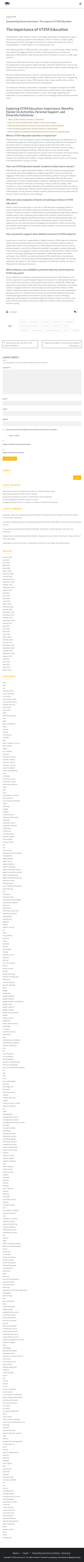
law (4, 1073)
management (7, 1114)
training (6, 1474)
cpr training (7, 850)
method (5, 1191)
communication (8, 815)
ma (4, 1109)
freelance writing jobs (11, 977)
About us (16, 1553)
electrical (6, 905)
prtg (4, 1345)
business (6, 754)
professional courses (10, 1331)
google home (7, 1004)
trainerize (6, 1472)
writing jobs (7, 1538)
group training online (10, 1012)
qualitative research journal (13, 1356)
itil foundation (8, 1056)
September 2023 (9, 653)
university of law (9, 1510)
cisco (4, 793)
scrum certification (9, 1389)
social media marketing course (14, 1422)
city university (8, 798)
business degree (9, 768)
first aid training (9, 963)
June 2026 (6, 563)
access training (8, 694)
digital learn (7, 861)
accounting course (9, 699)
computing (7, 828)
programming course (10, 1334)
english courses (8, 927)
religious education (10, 1367)
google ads (7, 993)
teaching (6, 1458)
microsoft (6, 1197)
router (5, 1375)
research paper (8, 1373)
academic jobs (8, 691)
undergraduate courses (11, 1496)
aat (4, 688)
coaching (6, 806)
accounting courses (10, 702)
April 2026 (6, 568)
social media (7, 1417)
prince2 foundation (10, 1326)
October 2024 (8, 618)
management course (10, 1117)
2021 (4, 685)
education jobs (8, 897)
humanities (7, 1034)
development (7, 856)
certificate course (9, 779)
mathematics (24, 330)
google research (8, 1007)
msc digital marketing (11, 1210)
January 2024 (7, 642)
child (4, 787)
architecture (7, 735)
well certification (9, 1524)
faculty (5, 946)
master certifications (10, 1147)
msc (4, 1208)
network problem (9, 1227)
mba (4, 1164)
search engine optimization (13, 1397)
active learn (7, 707)
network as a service (10, 1219)
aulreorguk (12, 312)
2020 (4, 683)
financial (6, 958)
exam (5, 941)
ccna (4, 773)
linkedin (6, 1095)
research (6, 1370)
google (5, 990)
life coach (6, 1089)
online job (6, 1252)
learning (6, 1084)
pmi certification (9, 1301)
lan (4, 1070)
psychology (7, 1348)
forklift (5, 971)
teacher (5, 1450)
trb (4, 1483)
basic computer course (11, 743)
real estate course (9, 1362)
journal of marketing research (14, 1067)
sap (4, 1378)
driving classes (8, 883)
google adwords (8, 996)
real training (7, 1364)
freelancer (6, 979)
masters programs (9, 1161)
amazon (6, 729)
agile (4, 721)
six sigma (6, 1408)
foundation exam (9, 974)
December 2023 (8, 645)
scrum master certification (12, 1395)
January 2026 (7, 576)
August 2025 (7, 590)
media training (8, 1172)
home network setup (10, 1023)
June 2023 (6, 662)
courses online (8, 842)
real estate (6, 1359)
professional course (10, 1329)
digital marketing (9, 867)
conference (7, 831)
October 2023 (8, 651)
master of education (10, 1150)
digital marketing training (12, 878)
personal (6, 1276)
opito (4, 1274)
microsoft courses (9, 1199)
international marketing (11, 1040)
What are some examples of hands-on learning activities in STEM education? (36, 125)
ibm (4, 1037)
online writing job (9, 1263)
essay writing (7, 935)
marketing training (9, 1144)
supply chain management (12, 1441)
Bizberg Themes (74, 1557)
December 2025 (8, 579)
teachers (6, 1455)
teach (5, 1447)
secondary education (10, 1400)
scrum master (8, 1392)
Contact (25, 1553)
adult (5, 713)
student (5, 1439)
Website (5, 419)
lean (4, 1076)
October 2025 (8, 585)
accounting (7, 696)
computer (6, 820)
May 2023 (6, 664)
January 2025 (7, 609)
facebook (6, 944)
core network (7, 839)
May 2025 (6, 598)
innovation (56, 326)
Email (5, 409)
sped (4, 1436)
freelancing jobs (9, 982)
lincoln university (9, 1092)
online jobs (7, 1254)
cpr (4, 848)
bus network (7, 751)
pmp (4, 1304)
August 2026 (7, 557)
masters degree (8, 1158)
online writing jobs (9, 1265)
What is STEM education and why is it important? (26, 119)
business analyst (9, 760)
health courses (8, 1018)
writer (5, 1535)
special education (9, 1430)
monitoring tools (9, 1205)
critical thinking (34, 321)
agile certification (9, 724)
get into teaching (9, 985)
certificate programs (10, 784)
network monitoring (10, 1224)
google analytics (8, 999)
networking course (9, 1230)
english (5, 924)
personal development (11, 1279)
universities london (10, 1502)
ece (4, 892)
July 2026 (6, 560)
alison (5, 727)
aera (4, 718)
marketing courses (9, 1136)
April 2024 (6, 634)
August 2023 (7, 656)
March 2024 (7, 637)
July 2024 (6, 626)
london (5, 1100)
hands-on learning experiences (29, 326)
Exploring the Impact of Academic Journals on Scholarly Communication (29, 491)
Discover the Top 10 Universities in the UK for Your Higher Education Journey (41, 543)
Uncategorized (8, 1491)
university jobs (8, 1507)
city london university (10, 795)
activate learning (9, 705)
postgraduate (8, 1309)
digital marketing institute (12, 872)
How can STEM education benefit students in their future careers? (32, 122)
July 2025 (6, 593)
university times (8, 1513)
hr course (6, 1029)
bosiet (5, 749)
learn (5, 1078)
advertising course (9, 716)
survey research (8, 1444)
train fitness (7, 1469)
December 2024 (8, 612)
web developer (8, 1516)
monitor (6, 1202)
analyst (5, 732)
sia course (6, 1406)
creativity (23, 321)
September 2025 (9, 587)
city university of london (11, 801)
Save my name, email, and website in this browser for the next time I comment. (31, 430)
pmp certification (9, 1307)
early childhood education (12, 886)
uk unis (5, 1488)
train (4, 1466)
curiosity (45, 321)
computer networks (10, 826)
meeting (6, 1180)
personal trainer (9, 1282)
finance (5, 952)
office (5, 1241)
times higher (7, 1463)
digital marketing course (12, 869)
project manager (9, 1342)
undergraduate (8, 1494)
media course (8, 1169)
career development (10, 771)
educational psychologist (12, 900)
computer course (9, 823)
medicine (6, 1177)
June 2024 (6, 629)
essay (5, 933)
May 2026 (6, 565)
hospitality (6, 1026)
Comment (6, 368)
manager (6, 1125)
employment (7, 916)
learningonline (8, 1087)
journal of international (11, 1062)
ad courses (7, 710)
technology (75, 330)
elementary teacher (10, 913)
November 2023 (8, 648)
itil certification (8, 1054)
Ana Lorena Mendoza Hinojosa (14, 522)
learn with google (9, 1081)
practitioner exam (9, 1315)
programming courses (11, 1337)
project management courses (13, 1340)
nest (4, 1216)
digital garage (8, 858)
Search (6, 470)
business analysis (9, 757)
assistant (6, 737)
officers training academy (12, 1246)
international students (11, 1043)
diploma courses (9, 880)
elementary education (11, 911)
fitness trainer (8, 969)
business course (9, 762)
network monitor (9, 1221)
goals (5, 988)
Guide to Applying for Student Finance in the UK (20, 499)
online (5, 1249)
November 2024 (8, 615)
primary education (9, 1320)
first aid (5, 960)
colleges (6, 812)
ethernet (6, 938)
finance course (8, 955)
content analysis (9, 837)
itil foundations (8, 1059)
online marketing (9, 1257)
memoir (5, 1183)
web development (9, 1518)
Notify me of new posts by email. (13, 452)
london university (9, 1106)
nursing (5, 1238)
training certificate (9, 1480)
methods (6, 1194)
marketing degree (9, 1139)
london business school (11, 1103)
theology (6, 1461)
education (6, 894)
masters (6, 1153)
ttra (4, 1485)
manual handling (9, 1128)
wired (5, 1527)
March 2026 (7, 571)
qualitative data (8, 1353)
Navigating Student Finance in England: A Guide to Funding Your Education (30, 502)
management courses (11, 1120)
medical (6, 1175)
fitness (5, 966)
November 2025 (8, 582)
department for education (12, 853)
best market (7, 746)
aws (4, 740)
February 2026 (8, 574)
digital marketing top (10, 875)
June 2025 (6, 596)
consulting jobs (8, 834)
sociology (6, 1425)
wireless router (8, 1529)
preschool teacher (9, 1318)
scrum (5, 1386)
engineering (69, 321)
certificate (6, 776)
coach (5, 803)
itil (4, 1051)
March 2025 (7, 604)
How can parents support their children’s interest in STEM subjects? (33, 129)
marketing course (9, 1133)
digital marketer (8, 864)
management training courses (14, 1122)
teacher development (10, 1452)
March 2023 (7, 670)
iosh (4, 1048)
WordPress (53, 1557)
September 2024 (9, 620)
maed (5, 1111)
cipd (4, 790)
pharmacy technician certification (15, 1290)
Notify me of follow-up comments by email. (17, 444)
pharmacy (6, 1287)
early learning (8, 889)
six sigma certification (11, 1411)
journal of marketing (10, 1065)
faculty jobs (7, 949)
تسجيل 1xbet (7, 529)
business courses (9, 765)
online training (8, 1260)
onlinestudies (8, 1268)
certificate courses (9, 782)
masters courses (9, 1155)
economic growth (56, 321)
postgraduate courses (11, 1312)
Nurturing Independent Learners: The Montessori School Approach (27, 497)
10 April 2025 (11, 17)
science (65, 330)
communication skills (10, 817)
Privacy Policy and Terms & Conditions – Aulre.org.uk (51, 1553)
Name (5, 399)
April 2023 (6, 667)
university (6, 1505)
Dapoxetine (7, 536)
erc (4, 930)
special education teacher (12, 1433)
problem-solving (37, 330)
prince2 (5, 1323)
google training (8, 1010)
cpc (4, 845)
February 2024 (8, 640)
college (5, 809)
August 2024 (7, 623)
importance (46, 326)
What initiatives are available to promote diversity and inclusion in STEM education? (39, 132)
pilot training (7, 1296)
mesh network (8, 1188)
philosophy (7, 1293)
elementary (7, 908)
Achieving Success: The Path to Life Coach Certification (18, 344)
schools (5, 1381)
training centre (8, 1477)
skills (4, 1414)
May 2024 (6, 631)
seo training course (10, 1403)
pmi (4, 1298)
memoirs (6, 1186)
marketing (6, 1131)
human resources (9, 1032)
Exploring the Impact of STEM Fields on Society (20, 494)
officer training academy (12, 1243)
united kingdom (8, 1499)
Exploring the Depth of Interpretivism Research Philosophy (62, 344)
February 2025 (8, 607)
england (6, 922)
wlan (4, 1532)
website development (10, 1521)
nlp (4, 1235)
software (6, 1428)
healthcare (7, 1021)
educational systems (10, 903)
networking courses (10, 1232)
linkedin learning (9, 1098)
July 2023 (6, 659)
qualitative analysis (10, 1351)
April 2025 (6, 601)
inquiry (66, 326)
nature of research (9, 1213)
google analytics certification (13, 1001)
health (5, 1015)
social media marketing (11, 1419)
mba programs (8, 1166)
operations (7, 1271)
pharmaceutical (8, 1285)
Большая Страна (9, 515)
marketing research (10, 1142)
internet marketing (10, 1045)
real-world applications (52, 330)
